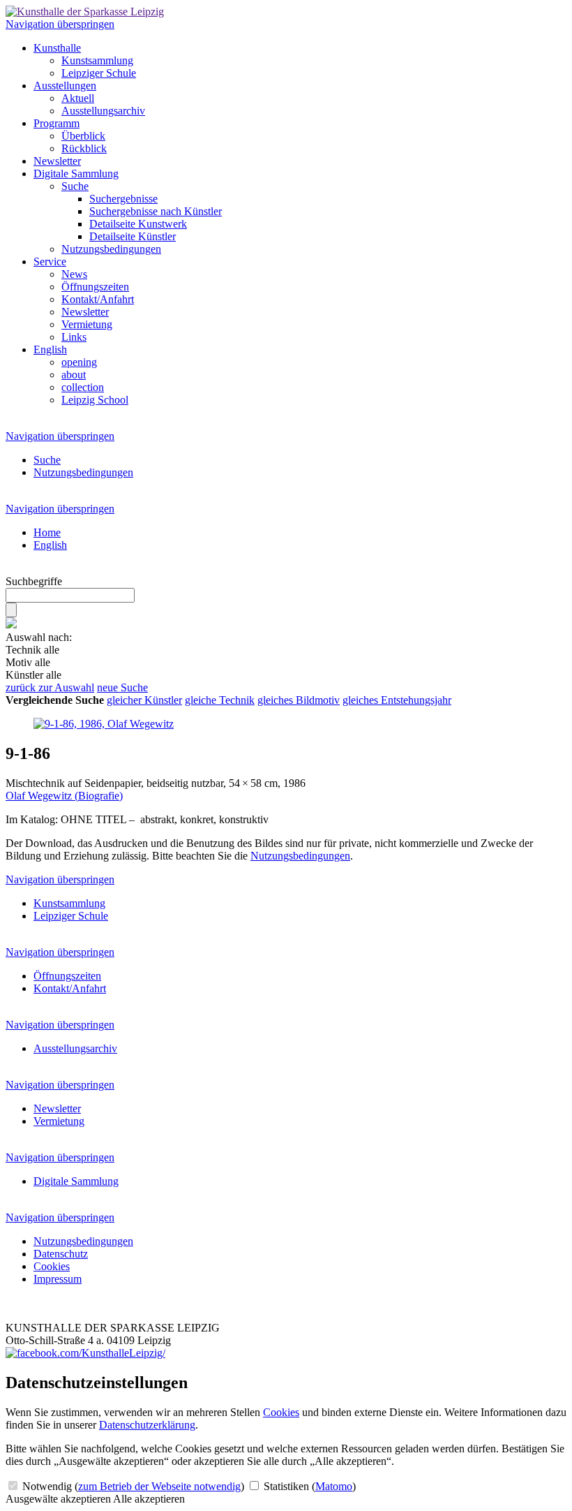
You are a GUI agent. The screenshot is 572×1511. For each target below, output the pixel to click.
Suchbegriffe (34, 581)
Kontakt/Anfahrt (97, 299)
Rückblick (84, 148)
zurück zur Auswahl (50, 687)
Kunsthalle (57, 48)
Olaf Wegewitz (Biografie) (64, 796)
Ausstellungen (64, 85)
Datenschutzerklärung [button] (147, 1425)
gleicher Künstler (144, 700)
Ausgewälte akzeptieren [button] (58, 1499)
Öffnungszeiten (95, 287)
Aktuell (77, 98)
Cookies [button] (281, 1412)
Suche (75, 186)
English (50, 349)
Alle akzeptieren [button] (149, 1499)
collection (82, 387)
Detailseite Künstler (132, 236)
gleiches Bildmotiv (298, 700)
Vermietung (86, 324)
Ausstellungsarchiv (103, 111)
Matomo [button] (333, 1486)
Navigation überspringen (60, 24)
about (73, 375)
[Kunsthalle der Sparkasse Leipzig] (85, 11)
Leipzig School (94, 400)
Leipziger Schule (98, 73)
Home (47, 532)
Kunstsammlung (97, 60)
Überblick (83, 136)
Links (73, 337)
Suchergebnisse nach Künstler (155, 211)
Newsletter (57, 161)
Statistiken (308, 1486)
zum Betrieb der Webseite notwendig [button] (159, 1486)
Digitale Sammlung (76, 173)
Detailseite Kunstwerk (138, 224)
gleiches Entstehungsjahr (397, 700)
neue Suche (122, 687)
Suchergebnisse (123, 199)
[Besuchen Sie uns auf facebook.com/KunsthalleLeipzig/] (85, 1353)
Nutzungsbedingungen (111, 249)
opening (79, 362)
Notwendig (132, 1486)
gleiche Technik (220, 700)
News (74, 274)
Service (49, 261)
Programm (56, 123)
